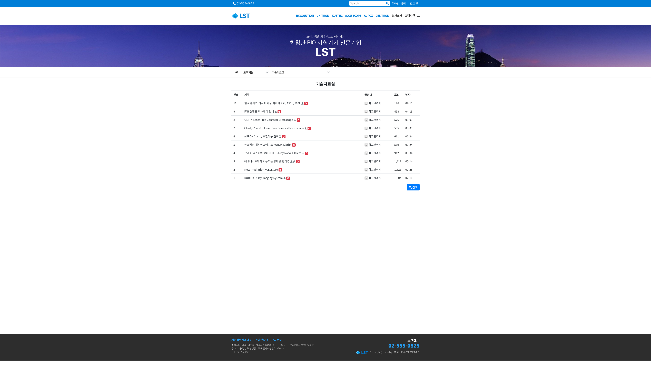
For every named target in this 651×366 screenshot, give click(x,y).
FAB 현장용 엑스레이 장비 (259, 111)
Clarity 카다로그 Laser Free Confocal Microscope (274, 128)
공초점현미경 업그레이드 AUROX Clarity (267, 145)
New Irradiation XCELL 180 (261, 169)
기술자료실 (278, 72)
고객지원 (410, 15)
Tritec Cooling (319, 21)
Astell (381, 21)
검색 (414, 187)
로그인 (414, 3)
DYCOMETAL (366, 21)
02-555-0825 (245, 3)
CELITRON (382, 15)
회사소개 (397, 15)
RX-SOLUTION (305, 15)
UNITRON (323, 15)
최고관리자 (375, 103)
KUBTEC (337, 15)
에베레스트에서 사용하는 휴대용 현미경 (267, 161)
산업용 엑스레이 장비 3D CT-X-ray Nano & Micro (272, 153)
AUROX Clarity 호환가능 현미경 (262, 136)
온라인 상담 (398, 3)
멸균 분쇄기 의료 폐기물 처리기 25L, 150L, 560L (272, 103)
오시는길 (277, 340)
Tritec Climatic (344, 21)
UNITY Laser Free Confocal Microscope (268, 120)
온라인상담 (261, 340)
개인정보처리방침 (241, 340)
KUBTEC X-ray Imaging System (263, 178)
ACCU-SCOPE (353, 15)
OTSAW (300, 21)
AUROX (368, 15)
